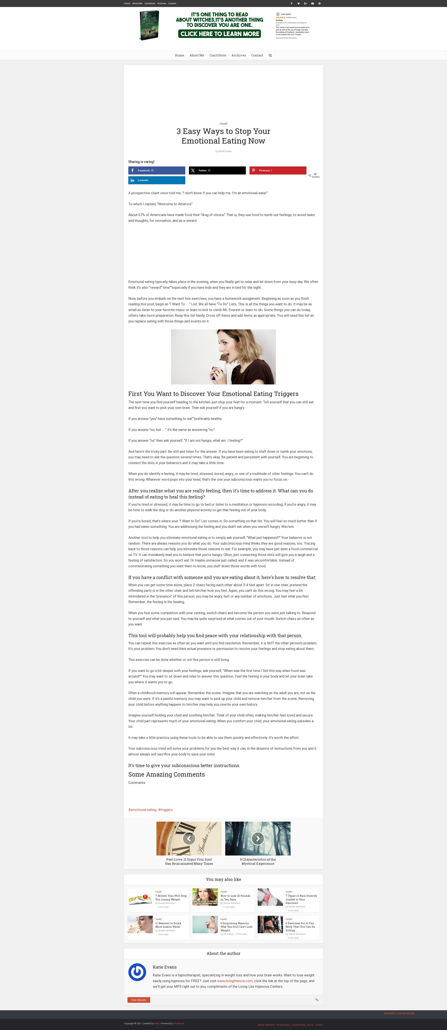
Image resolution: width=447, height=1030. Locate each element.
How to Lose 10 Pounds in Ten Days (235, 897)
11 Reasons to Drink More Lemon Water (168, 924)
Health (224, 123)
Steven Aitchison (166, 903)
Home (127, 3)
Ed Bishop (229, 934)
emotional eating (143, 810)
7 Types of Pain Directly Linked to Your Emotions (301, 899)
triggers (166, 810)
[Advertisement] (223, 91)
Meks (157, 1023)
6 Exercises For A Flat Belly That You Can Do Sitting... (300, 926)
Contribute (150, 3)
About (310, 1025)
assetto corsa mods (399, 1013)
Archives (161, 3)
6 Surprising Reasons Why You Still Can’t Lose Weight (236, 926)
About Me (137, 3)
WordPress (178, 1023)
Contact (172, 3)
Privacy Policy (283, 1025)
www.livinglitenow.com (234, 981)
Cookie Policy (298, 1025)
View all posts (138, 1000)
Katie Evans (225, 151)
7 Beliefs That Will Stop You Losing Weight (171, 897)
